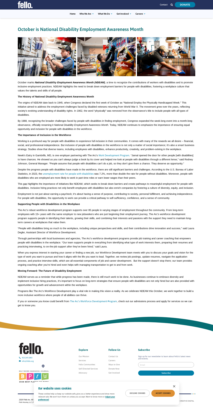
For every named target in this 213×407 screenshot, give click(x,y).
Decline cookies (137, 393)
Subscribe (166, 373)
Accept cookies (163, 393)
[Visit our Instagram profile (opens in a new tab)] (32, 366)
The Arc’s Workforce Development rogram (93, 301)
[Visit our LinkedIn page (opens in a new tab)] (38, 366)
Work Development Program (113, 155)
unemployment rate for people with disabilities (68, 173)
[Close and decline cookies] (174, 386)
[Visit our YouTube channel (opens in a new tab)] (21, 366)
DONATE (185, 4)
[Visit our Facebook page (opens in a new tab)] (27, 366)
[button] (172, 5)
